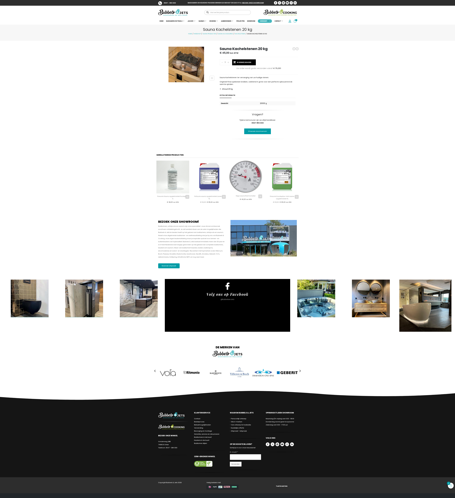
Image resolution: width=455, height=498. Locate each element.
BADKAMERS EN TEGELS (174, 21)
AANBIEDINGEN (226, 21)
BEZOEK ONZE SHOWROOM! (253, 3)
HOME (161, 21)
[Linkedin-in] (295, 3)
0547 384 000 (258, 123)
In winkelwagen (244, 62)
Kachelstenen (240, 34)
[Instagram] (291, 3)
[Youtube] (287, 3)
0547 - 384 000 (170, 3)
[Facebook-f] (268, 444)
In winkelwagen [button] (187, 197)
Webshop (197, 34)
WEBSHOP (263, 21)
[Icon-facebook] (275, 3)
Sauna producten (209, 34)
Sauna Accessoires (225, 34)
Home (190, 34)
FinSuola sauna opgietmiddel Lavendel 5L (209, 197)
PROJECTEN (240, 21)
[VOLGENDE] (297, 48)
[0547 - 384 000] (160, 3)
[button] (154, 370)
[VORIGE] (294, 48)
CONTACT (278, 21)
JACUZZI (190, 21)
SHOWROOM (251, 21)
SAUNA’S (201, 21)
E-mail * (234, 452)
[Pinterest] (283, 3)
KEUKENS (212, 21)
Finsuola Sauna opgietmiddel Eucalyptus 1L (172, 197)
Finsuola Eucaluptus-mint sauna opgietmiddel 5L (282, 197)
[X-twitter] (279, 3)
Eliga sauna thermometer (246, 196)
